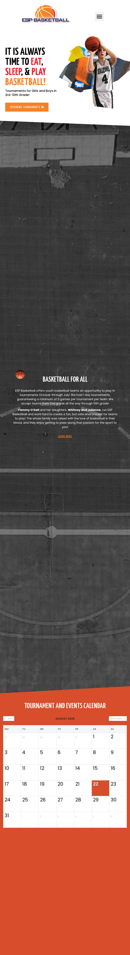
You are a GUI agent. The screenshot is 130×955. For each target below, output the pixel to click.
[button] (99, 16)
